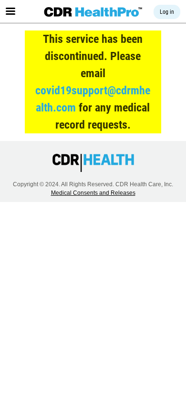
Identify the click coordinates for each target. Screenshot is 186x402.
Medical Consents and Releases (93, 193)
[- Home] (93, 12)
